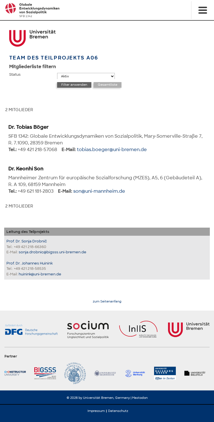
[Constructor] (17, 373)
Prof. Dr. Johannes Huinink (29, 263)
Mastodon (140, 398)
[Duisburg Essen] (166, 373)
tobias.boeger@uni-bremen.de (112, 149)
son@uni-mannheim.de (99, 191)
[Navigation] (202, 10)
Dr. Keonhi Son (25, 168)
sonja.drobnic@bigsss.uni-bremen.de (52, 252)
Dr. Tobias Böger (28, 127)
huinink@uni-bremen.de (40, 274)
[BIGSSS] (47, 373)
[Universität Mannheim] (107, 373)
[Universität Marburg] (137, 373)
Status (15, 74)
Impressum (96, 411)
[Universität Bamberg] (77, 373)
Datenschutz (118, 411)
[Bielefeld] (197, 373)
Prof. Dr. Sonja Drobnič (26, 241)
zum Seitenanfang (107, 301)
